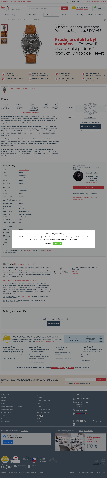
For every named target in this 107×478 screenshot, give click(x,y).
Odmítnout (48, 243)
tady (75, 239)
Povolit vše (57, 243)
